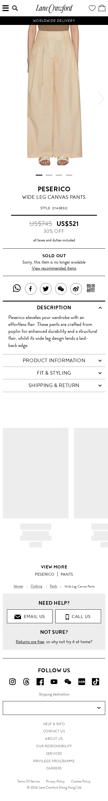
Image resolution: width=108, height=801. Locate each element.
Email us (33, 616)
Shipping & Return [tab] (54, 385)
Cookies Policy (81, 781)
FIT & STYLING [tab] (54, 373)
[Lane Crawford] (54, 12)
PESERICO (54, 189)
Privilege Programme (53, 761)
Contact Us (54, 731)
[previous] (7, 98)
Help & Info (54, 724)
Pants (67, 574)
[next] (101, 98)
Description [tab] (54, 307)
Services (54, 753)
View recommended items (54, 268)
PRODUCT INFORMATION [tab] (54, 360)
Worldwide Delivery (54, 20)
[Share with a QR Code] (91, 289)
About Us (54, 738)
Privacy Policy (55, 781)
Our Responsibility (54, 746)
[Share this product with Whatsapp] (17, 289)
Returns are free (30, 641)
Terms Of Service (28, 781)
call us (80, 616)
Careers (54, 768)
